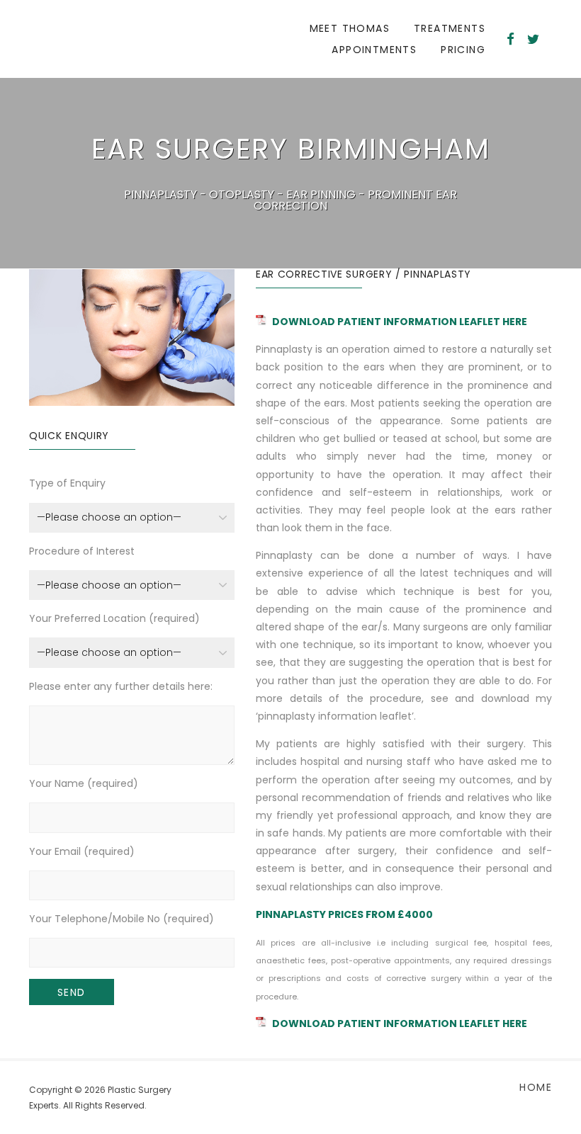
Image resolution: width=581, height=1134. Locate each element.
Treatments (449, 28)
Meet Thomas (350, 28)
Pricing (463, 49)
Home (535, 1087)
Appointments (374, 49)
